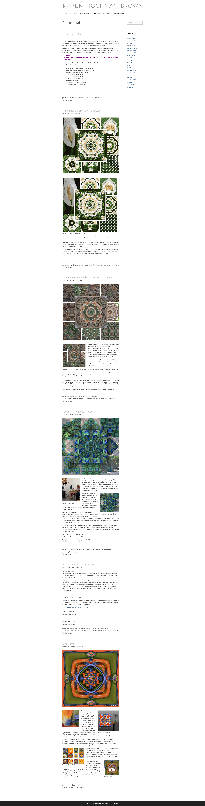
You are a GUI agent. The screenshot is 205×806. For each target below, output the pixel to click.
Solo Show (66, 99)
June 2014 (130, 85)
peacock (75, 552)
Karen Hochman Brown (98, 265)
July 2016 (130, 58)
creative (81, 551)
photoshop (76, 787)
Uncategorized (107, 549)
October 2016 (131, 50)
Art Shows (66, 97)
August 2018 (131, 41)
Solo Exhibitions (84, 13)
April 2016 (130, 65)
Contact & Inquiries (119, 13)
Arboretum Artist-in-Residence (78, 564)
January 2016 (131, 72)
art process (72, 398)
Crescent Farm (104, 348)
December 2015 (132, 75)
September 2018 (132, 38)
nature (111, 630)
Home (65, 13)
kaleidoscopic (100, 398)
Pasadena (115, 630)
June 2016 (130, 60)
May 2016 (130, 63)
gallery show (85, 398)
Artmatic (75, 785)
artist (71, 785)
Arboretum (66, 265)
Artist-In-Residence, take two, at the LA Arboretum (88, 277)
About (108, 13)
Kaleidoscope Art (90, 97)
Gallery (83, 97)
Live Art (103, 630)
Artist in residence (74, 265)
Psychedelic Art (98, 97)
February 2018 (131, 43)
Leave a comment (68, 100)
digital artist (79, 398)
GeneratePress (114, 803)
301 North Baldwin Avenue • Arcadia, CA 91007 (75, 608)
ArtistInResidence (74, 551)
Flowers (80, 97)
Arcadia (72, 630)
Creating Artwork (74, 264)
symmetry (71, 399)
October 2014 (131, 80)
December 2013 (132, 87)
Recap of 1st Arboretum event (77, 411)
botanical (81, 265)
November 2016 (132, 48)
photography (65, 632)
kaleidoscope (99, 551)
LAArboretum (65, 399)
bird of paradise (81, 785)
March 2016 (131, 67)
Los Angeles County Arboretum (111, 265)
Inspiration (92, 549)
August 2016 (131, 55)
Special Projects (98, 13)
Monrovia (107, 630)
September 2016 (132, 53)
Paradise (84, 720)
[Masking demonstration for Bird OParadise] (111, 774)
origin (72, 787)
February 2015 (131, 77)
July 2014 (130, 82)
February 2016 (131, 70)
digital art (93, 785)
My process (68, 643)
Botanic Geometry (71, 34)
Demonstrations (73, 97)
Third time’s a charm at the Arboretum (81, 110)
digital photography (100, 785)
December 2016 (132, 45)
